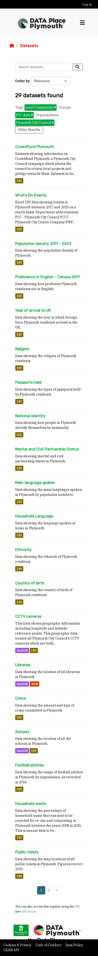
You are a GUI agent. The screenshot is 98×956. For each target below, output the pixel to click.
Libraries (22, 665)
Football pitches (29, 765)
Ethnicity (23, 549)
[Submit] (77, 67)
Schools (22, 732)
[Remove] (55, 107)
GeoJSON (22, 650)
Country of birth (29, 583)
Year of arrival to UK (33, 310)
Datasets (29, 45)
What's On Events (30, 195)
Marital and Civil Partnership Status (47, 449)
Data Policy (74, 945)
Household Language (34, 516)
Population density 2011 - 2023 (43, 243)
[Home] (12, 45)
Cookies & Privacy (17, 945)
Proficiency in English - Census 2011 (47, 277)
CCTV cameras (28, 616)
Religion (22, 349)
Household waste (30, 803)
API (77, 906)
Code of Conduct (48, 945)
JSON (34, 684)
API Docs (28, 911)
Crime (20, 698)
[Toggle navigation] (82, 23)
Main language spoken (35, 482)
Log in (87, 4)
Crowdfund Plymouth (34, 146)
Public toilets (27, 852)
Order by (22, 81)
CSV (19, 180)
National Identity (30, 416)
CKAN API (11, 950)
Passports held (28, 382)
